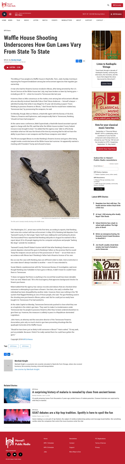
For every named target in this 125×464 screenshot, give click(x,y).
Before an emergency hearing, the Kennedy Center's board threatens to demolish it (108, 236)
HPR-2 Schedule (49, 447)
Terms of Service (100, 443)
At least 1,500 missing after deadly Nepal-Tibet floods (108, 215)
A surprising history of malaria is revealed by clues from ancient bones (74, 392)
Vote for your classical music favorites (106, 126)
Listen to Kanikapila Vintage (106, 65)
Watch (45, 20)
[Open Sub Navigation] (14, 20)
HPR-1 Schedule (49, 443)
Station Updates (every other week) (106, 174)
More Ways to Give (75, 452)
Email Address (99, 166)
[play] (4, 14)
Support (71, 447)
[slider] (13, 14)
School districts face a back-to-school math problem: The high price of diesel (107, 225)
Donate (118, 5)
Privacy (97, 447)
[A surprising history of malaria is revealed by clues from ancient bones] (17, 396)
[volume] (10, 14)
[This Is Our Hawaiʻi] (106, 270)
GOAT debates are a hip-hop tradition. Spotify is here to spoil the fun (72, 412)
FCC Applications (100, 438)
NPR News (7, 30)
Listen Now (106, 83)
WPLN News (28, 339)
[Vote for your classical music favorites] (106, 106)
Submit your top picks (106, 149)
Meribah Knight (16, 60)
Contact (71, 443)
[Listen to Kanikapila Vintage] (106, 45)
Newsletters (73, 438)
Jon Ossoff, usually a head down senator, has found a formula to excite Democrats (107, 247)
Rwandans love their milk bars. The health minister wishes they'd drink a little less (108, 205)
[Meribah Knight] (8, 365)
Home (4, 20)
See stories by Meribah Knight (27, 369)
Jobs (45, 452)
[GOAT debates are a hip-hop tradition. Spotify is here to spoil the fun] (17, 416)
